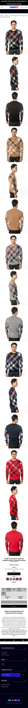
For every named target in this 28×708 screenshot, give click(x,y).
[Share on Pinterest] (23, 640)
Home (1, 15)
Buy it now (14, 606)
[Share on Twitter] (13, 640)
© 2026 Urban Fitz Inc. (10, 703)
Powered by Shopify (18, 703)
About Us (3, 663)
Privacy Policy (4, 652)
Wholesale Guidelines (5, 684)
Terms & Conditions (5, 655)
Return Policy (4, 653)
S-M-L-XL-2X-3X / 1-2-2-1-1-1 (14, 573)
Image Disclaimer (4, 686)
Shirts (6, 15)
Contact (2, 665)
